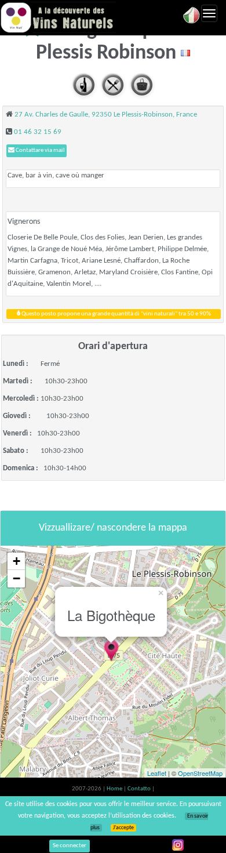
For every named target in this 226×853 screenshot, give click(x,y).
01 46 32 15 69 (37, 132)
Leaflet (156, 773)
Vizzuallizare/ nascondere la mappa (113, 527)
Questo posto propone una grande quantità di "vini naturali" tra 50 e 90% (115, 314)
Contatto (139, 789)
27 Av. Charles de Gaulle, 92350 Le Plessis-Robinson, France (105, 114)
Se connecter (69, 846)
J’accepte (123, 827)
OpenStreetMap (200, 773)
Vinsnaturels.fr (58, 17)
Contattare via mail (39, 150)
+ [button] (16, 561)
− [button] (16, 578)
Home (115, 789)
